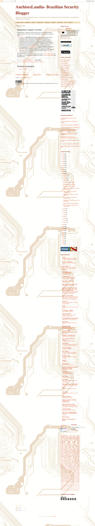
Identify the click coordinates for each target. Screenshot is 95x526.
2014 (63, 226)
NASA (70, 461)
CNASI (75, 460)
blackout (71, 479)
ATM (62, 457)
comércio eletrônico (67, 460)
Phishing (70, 452)
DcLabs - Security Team (67, 261)
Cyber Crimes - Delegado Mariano (69, 412)
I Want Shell (64, 392)
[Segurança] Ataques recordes (69, 184)
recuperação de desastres (66, 477)
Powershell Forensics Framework (68, 336)
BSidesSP (63, 442)
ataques (23, 61)
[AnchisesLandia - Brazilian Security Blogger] (64, 428)
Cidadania (63, 441)
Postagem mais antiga (52, 74)
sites (78, 481)
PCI (76, 486)
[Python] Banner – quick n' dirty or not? (69, 319)
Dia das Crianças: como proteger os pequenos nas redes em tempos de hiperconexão (69, 268)
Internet (73, 442)
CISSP (64, 469)
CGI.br (64, 470)
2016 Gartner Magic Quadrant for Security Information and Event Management (70, 345)
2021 (63, 163)
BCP (61, 469)
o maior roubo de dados (48, 53)
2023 (63, 159)
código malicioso (64, 446)
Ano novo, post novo (66, 402)
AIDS (62, 462)
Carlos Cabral (65, 376)
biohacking (62, 484)
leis (78, 445)
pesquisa (73, 481)
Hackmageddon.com (66, 272)
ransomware (63, 461)
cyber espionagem (64, 452)
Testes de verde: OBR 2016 (67, 348)
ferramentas (70, 465)
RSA (70, 454)
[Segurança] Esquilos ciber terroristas (70, 203)
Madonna (67, 486)
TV (76, 464)
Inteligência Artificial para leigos (68, 340)
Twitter (62, 467)
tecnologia (75, 452)
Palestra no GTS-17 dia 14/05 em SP (69, 410)
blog (78, 464)
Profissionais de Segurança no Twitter (68, 81)
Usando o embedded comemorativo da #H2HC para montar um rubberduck (69, 353)
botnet (67, 469)
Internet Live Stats (64, 74)
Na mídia (53, 22)
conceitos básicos (69, 476)
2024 (63, 157)
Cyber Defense (65, 343)
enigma (62, 471)
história (68, 442)
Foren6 (63, 305)
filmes (74, 465)
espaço (65, 471)
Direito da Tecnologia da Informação (70, 384)
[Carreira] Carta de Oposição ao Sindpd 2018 (70, 143)
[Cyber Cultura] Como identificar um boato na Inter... (70, 206)
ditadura (62, 489)
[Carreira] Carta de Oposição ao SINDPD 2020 (70, 125)
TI (67, 472)
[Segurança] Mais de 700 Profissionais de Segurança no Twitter (69, 130)
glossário (67, 480)
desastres (75, 479)
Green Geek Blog (64, 61)
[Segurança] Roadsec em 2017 (69, 186)
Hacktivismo (71, 446)
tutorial (77, 490)
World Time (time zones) (66, 86)
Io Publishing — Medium (67, 310)
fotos (70, 474)
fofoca (78, 484)
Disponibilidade (72, 475)
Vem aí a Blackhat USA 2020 (67, 311)
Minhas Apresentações (65, 59)
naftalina (74, 467)
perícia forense (68, 481)
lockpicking (69, 485)
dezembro (65, 175)
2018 (63, 169)
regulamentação (72, 450)
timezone (74, 490)
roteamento (69, 490)
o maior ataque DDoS (48, 55)
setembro (65, 180)
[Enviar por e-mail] (35, 60)
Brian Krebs (30, 46)
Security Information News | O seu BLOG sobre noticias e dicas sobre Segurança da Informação (69, 289)
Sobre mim (59, 22)
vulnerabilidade (69, 456)
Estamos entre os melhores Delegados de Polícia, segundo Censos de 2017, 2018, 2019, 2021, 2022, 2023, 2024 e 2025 (70, 298)
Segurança (41, 61)
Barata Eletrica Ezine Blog (67, 281)
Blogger (54, 516)
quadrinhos (73, 485)
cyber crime (63, 438)
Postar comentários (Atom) (24, 77)
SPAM (62, 460)
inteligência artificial (72, 471)
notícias (66, 447)
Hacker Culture (65, 266)
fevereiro (65, 220)
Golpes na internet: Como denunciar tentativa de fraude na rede (69, 315)
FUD (72, 477)
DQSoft (63, 257)
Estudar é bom (65, 282)
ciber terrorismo (71, 469)
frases (78, 476)
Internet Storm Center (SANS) (67, 84)
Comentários (19, 510)
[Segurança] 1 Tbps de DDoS (69, 182)
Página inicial (20, 22)
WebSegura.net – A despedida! (68, 364)
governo (62, 447)
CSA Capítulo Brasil (65, 70)
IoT (76, 447)
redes (78, 471)
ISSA (75, 455)
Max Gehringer (76, 477)
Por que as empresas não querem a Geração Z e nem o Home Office (69, 278)
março (64, 218)
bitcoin (68, 479)
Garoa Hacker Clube (65, 68)
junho (64, 212)
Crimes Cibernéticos (66, 409)
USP (78, 486)
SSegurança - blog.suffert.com (68, 335)
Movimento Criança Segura (66, 77)
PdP (65, 22)
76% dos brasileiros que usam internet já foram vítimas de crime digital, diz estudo (70, 406)
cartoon (75, 470)
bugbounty (67, 484)
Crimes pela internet (66, 313)
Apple (67, 461)
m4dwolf (64, 360)
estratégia (62, 480)
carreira (74, 438)
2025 (63, 156)
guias (68, 467)
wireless (77, 474)
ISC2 (67, 470)
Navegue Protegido (64, 75)
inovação (62, 485)
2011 (63, 232)
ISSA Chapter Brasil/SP (65, 72)
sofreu (35, 46)
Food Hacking (64, 361)
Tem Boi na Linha (64, 79)
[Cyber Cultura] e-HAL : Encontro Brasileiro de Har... (69, 192)
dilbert (78, 479)
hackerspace (69, 443)
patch (66, 490)
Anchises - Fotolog (64, 66)
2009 (63, 236)
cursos (78, 470)
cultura (78, 451)
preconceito (68, 451)
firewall (75, 484)
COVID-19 (27, 22)
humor (71, 440)
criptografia (77, 446)
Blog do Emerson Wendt (67, 295)
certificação (74, 461)
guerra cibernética (64, 450)
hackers (62, 445)
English (70, 22)
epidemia (65, 489)
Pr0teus (63, 387)
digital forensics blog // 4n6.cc (68, 404)
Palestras (47, 22)
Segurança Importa (66, 330)
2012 (63, 230)
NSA (74, 456)
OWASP (62, 472)
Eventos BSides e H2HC (66, 369)
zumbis (62, 475)
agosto (64, 208)
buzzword (63, 451)
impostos (70, 489)
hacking (77, 450)
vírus (78, 455)
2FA (65, 475)
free (67, 489)
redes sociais (76, 443)
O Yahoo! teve (22, 37)
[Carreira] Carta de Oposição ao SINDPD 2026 (70, 127)
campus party (64, 465)
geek (75, 449)
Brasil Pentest (65, 379)
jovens (70, 467)
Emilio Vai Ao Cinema (65, 65)
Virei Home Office (64, 63)
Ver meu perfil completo (65, 38)
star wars (77, 467)
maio (64, 214)
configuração (71, 484)
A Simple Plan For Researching (68, 285)
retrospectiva (74, 445)
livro (72, 489)
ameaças (62, 454)
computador (74, 472)
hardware (74, 474)
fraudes (69, 441)
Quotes (33, 22)
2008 (63, 238)
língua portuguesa (76, 489)
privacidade (36, 61)
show (72, 490)
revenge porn (76, 469)
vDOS (48, 50)
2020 (63, 165)
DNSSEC (62, 486)
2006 (63, 242)
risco (72, 460)
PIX (69, 470)
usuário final (75, 441)
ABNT (75, 464)
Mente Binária (65, 321)
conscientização (64, 440)
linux (75, 480)
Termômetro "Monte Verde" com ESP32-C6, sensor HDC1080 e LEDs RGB (69, 259)
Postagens (19, 507)
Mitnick (74, 486)
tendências (63, 443)
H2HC (73, 447)
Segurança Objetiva (66, 396)
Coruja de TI (64, 301)
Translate (76, 430)
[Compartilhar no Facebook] (39, 60)
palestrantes (63, 481)
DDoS (27, 61)
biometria (70, 472)
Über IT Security (65, 416)
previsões (77, 456)
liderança (65, 485)
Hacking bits (65, 371)
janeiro (64, 222)
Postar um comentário (23, 69)
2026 (63, 154)
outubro (64, 178)
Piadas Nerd (40, 22)
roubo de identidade (69, 464)
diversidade (73, 451)
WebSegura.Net (65, 363)
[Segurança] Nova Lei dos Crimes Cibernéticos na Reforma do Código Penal (69, 137)
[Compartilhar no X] (38, 60)
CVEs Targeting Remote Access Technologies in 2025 (68, 274)
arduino (71, 470)
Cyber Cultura (75, 436)
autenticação (67, 462)
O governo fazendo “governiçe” (68, 377)
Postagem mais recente (22, 74)
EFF (65, 486)
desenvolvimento (67, 457)
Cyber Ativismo (68, 445)
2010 (63, 234)
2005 (63, 244)
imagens (71, 480)
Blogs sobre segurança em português (68, 82)
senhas (73, 454)
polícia (78, 461)
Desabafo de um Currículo (67, 397)
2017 (63, 171)
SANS (65, 472)
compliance (63, 476)
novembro (65, 176)
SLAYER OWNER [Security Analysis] (70, 318)
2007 (63, 240)
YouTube (77, 475)
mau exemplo (63, 490)
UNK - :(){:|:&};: (65, 351)
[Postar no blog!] (36, 60)
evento (65, 437)
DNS (67, 475)
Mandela (71, 486)
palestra (77, 480)
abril (64, 216)
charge (66, 454)
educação (67, 474)
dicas (78, 442)
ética (62, 470)
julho (64, 210)
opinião (62, 437)
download (75, 476)
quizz (76, 485)
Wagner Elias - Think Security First (69, 284)
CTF (64, 462)
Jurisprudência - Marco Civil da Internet (69, 385)
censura (65, 467)
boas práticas (76, 437)
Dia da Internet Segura (75, 466)
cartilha (62, 455)
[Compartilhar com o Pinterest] (40, 60)
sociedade (74, 457)
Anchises (70, 28)
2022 (63, 161)
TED (78, 452)
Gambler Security (66, 355)
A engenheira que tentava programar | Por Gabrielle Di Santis (70, 368)
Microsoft (62, 479)
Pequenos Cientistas (66, 347)
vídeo (70, 436)
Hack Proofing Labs (66, 326)
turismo (78, 485)
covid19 (77, 449)
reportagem (63, 456)
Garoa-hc (71, 449)
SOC (65, 479)
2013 (63, 228)
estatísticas (31, 61)
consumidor (72, 462)
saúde (76, 481)
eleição (78, 460)
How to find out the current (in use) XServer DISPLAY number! (68, 373)
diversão (72, 455)
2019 (63, 167)
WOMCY (77, 454)
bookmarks (76, 440)
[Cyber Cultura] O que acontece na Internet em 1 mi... (70, 198)
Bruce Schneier (68, 466)
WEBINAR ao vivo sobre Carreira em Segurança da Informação (69, 328)
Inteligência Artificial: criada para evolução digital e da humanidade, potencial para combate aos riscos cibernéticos (70, 292)
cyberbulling (67, 455)
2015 (63, 224)
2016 (63, 173)
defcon (67, 449)
